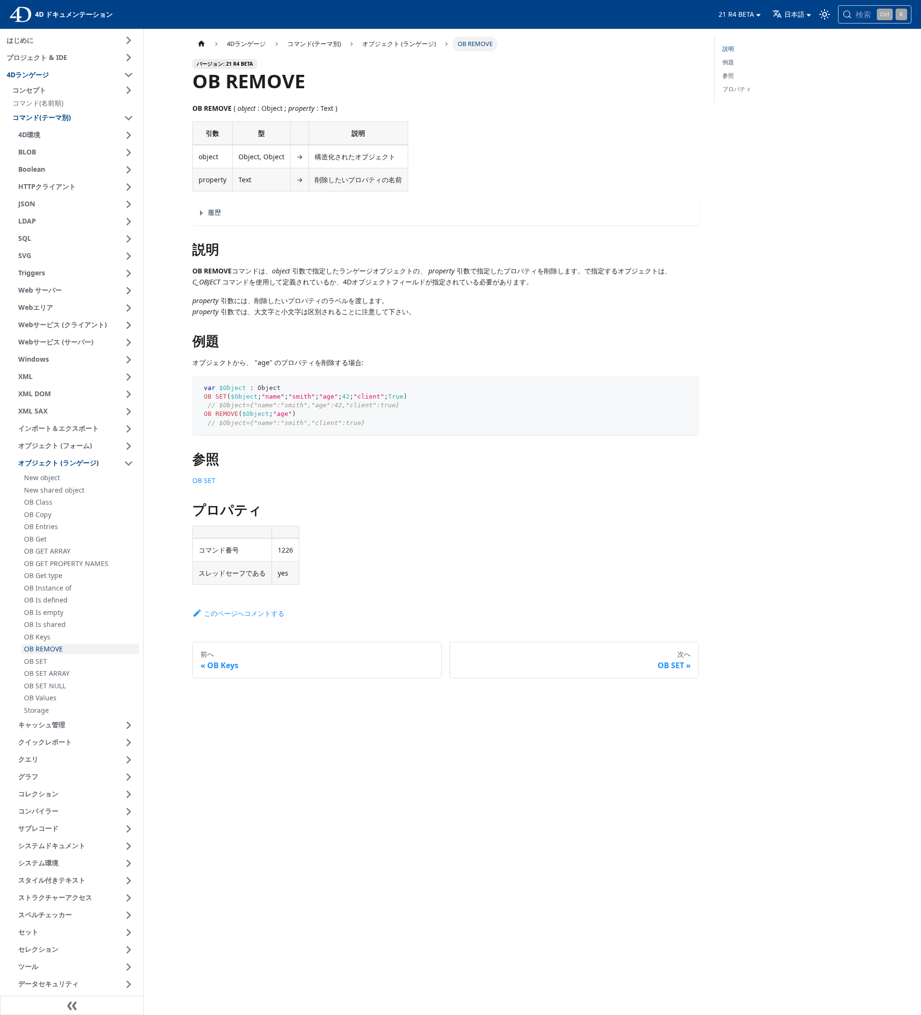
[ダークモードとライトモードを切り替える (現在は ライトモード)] (824, 14)
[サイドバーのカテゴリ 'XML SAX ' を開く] (128, 411)
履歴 (214, 212)
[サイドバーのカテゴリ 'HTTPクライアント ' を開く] (128, 187)
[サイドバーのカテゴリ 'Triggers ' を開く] (128, 273)
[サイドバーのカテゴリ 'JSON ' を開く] (128, 204)
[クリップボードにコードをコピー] (687, 388)
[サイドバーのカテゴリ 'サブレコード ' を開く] (128, 829)
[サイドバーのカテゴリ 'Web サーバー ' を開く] (128, 290)
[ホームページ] (201, 43)
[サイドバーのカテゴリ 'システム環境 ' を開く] (128, 863)
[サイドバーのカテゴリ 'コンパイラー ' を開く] (128, 811)
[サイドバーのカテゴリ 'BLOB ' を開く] (128, 152)
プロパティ (736, 89)
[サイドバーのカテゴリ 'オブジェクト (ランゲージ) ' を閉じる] (128, 463)
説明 (728, 49)
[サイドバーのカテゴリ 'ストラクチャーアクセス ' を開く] (128, 898)
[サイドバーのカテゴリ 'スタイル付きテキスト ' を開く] (128, 880)
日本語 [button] (794, 14)
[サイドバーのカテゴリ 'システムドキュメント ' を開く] (128, 846)
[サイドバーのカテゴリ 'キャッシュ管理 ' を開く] (128, 725)
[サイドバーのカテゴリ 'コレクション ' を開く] (128, 794)
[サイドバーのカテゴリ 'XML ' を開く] (128, 377)
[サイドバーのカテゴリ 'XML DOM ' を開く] (128, 394)
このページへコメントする (244, 613)
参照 (728, 75)
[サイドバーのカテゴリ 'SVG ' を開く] (128, 256)
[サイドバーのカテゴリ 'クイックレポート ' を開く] (128, 742)
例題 (728, 62)
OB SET (203, 480)
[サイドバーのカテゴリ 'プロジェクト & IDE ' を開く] (128, 57)
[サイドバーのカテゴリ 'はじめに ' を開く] (128, 40)
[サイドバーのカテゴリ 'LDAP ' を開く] (128, 221)
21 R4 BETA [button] (736, 14)
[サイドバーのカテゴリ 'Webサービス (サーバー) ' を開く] (128, 342)
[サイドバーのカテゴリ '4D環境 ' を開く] (128, 135)
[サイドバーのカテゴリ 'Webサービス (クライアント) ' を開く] (128, 325)
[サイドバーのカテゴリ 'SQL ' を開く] (128, 239)
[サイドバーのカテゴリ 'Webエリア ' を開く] (128, 308)
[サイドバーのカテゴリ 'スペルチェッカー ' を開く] (128, 915)
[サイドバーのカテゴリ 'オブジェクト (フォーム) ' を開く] (128, 446)
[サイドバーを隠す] (72, 1005)
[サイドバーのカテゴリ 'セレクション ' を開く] (128, 949)
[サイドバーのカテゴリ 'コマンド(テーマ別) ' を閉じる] (128, 118)
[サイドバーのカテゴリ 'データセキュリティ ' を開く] (128, 984)
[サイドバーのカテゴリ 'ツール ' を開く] (128, 967)
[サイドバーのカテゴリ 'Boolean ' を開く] (128, 169)
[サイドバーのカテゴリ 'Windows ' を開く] (128, 359)
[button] (74, 90)
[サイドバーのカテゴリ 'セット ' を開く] (128, 932)
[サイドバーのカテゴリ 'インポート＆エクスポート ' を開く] (128, 429)
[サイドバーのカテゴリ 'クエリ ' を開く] (128, 759)
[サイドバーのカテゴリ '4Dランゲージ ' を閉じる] (128, 75)
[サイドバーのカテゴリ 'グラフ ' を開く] (128, 777)
